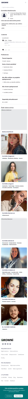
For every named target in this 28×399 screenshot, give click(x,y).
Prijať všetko (18, 396)
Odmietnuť (9, 396)
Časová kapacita (7, 58)
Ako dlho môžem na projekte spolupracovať (11, 78)
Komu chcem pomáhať (9, 64)
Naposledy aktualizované (10, 99)
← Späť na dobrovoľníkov (7, 7)
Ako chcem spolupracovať (10, 86)
